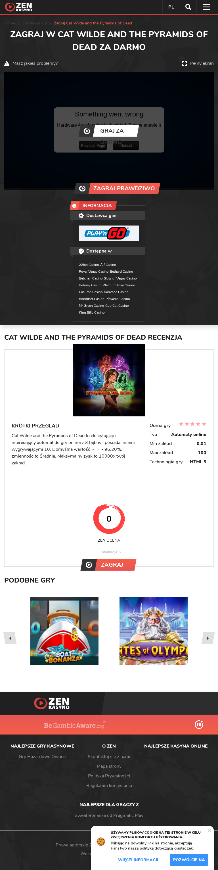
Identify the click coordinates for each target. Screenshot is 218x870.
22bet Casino (89, 264)
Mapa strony (109, 766)
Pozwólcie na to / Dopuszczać (189, 861)
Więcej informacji (138, 860)
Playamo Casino (118, 299)
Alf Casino (108, 264)
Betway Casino (90, 285)
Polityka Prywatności (109, 776)
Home (9, 23)
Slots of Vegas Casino (120, 278)
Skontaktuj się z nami (109, 757)
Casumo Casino (91, 292)
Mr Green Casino (91, 305)
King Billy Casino (92, 312)
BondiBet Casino (91, 299)
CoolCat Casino (117, 305)
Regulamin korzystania (109, 786)
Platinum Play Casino (119, 285)
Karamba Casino (116, 292)
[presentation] (9, 638)
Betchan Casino (91, 278)
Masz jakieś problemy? (35, 63)
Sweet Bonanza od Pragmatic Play (109, 815)
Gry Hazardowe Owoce (42, 757)
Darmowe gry (34, 23)
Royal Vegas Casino (94, 271)
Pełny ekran (202, 63)
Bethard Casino (121, 271)
